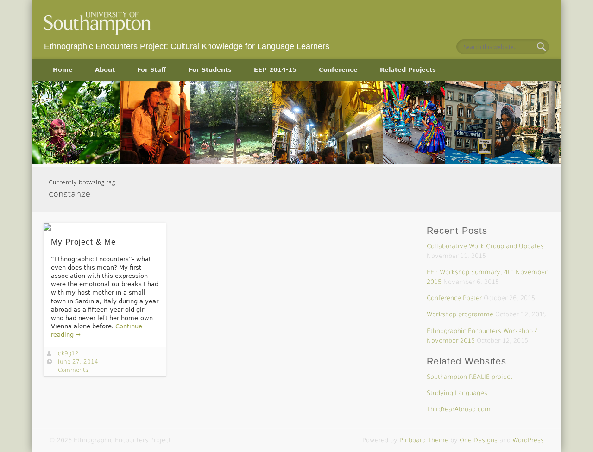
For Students (210, 69)
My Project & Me (83, 242)
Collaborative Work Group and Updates (485, 246)
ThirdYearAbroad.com (459, 409)
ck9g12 (68, 353)
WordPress (528, 440)
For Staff (151, 69)
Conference (338, 69)
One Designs (479, 440)
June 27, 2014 (78, 361)
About (105, 69)
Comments (73, 370)
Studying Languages (457, 392)
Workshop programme (460, 314)
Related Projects (408, 69)
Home (63, 69)
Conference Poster (454, 298)
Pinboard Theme (423, 440)
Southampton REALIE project (469, 376)
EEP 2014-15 (275, 69)
